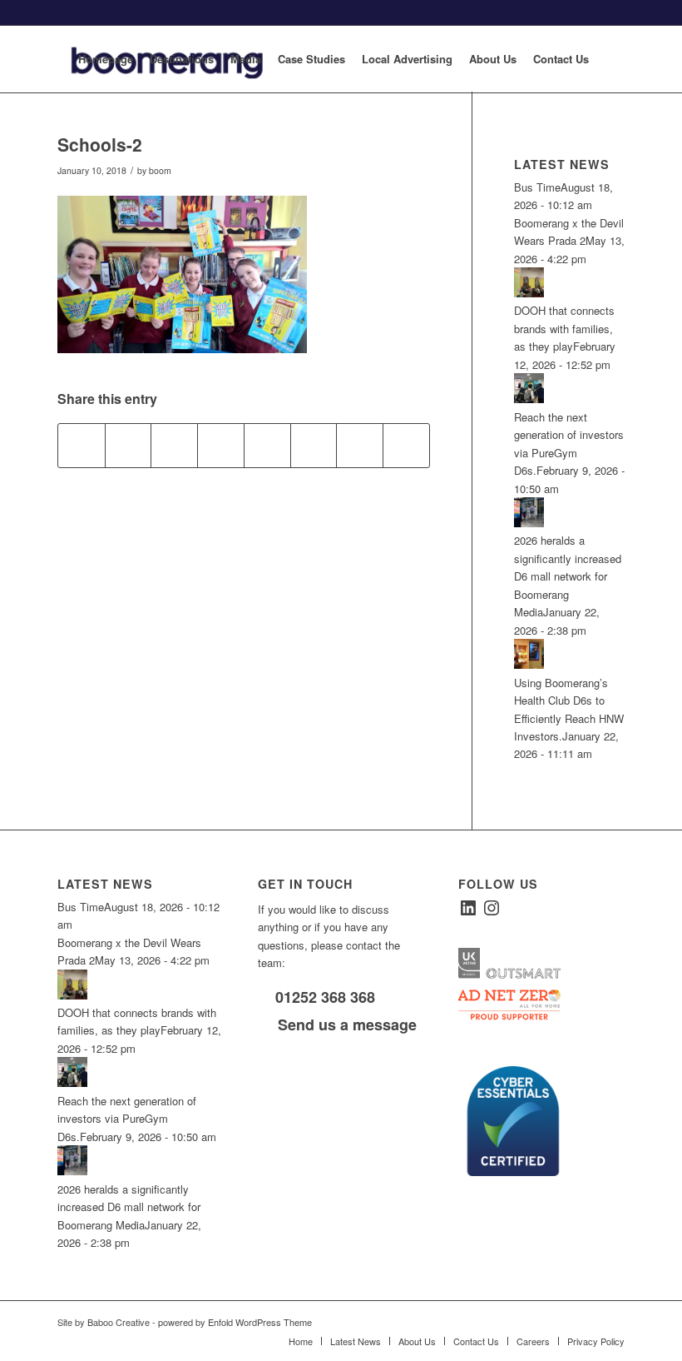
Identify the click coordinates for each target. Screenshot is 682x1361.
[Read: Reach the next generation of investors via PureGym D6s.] (529, 398)
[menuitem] (105, 59)
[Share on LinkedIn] (221, 445)
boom (160, 170)
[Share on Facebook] (81, 445)
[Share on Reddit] (360, 445)
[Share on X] (128, 445)
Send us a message (345, 1024)
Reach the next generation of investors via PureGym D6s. (126, 1118)
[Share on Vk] (314, 445)
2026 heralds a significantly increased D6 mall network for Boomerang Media (567, 576)
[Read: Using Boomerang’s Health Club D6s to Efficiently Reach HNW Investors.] (529, 664)
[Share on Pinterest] (174, 445)
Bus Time (537, 187)
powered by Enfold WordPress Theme (235, 1322)
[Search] (611, 59)
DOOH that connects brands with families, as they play (564, 328)
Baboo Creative (118, 1322)
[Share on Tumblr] (267, 445)
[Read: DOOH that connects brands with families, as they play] (529, 293)
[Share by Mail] (406, 445)
